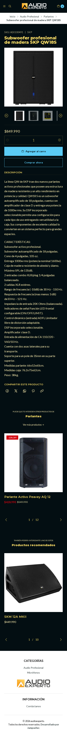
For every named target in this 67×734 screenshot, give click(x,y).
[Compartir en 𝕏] (16, 391)
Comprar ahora (33, 162)
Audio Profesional (29, 16)
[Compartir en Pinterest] (33, 391)
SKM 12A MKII (15, 616)
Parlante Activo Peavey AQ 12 (27, 497)
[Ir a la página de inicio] (34, 6)
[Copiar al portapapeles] (42, 391)
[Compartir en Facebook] (7, 391)
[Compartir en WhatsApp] (25, 391)
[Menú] (4, 6)
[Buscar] (10, 6)
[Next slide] (60, 116)
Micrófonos (33, 672)
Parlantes (49, 16)
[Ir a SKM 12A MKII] (33, 582)
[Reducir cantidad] (7, 140)
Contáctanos (33, 706)
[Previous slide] (7, 116)
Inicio (12, 16)
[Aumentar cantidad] (59, 140)
